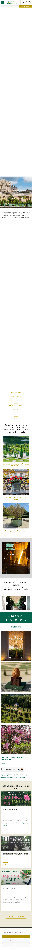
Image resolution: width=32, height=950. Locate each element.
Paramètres (16, 945)
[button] (2, 192)
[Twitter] (25, 620)
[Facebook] (16, 620)
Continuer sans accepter (16, 941)
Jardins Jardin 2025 (10, 888)
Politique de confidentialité (16, 948)
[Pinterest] (21, 620)
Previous (6, 603)
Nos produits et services (16, 396)
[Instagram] (11, 620)
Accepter (16, 936)
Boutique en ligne (25, 6)
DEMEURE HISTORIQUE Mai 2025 (15, 854)
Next (25, 603)
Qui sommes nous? (16, 401)
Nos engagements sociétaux (16, 405)
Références (16, 409)
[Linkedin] (6, 620)
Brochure (16, 414)
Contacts (16, 418)
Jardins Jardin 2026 (10, 810)
